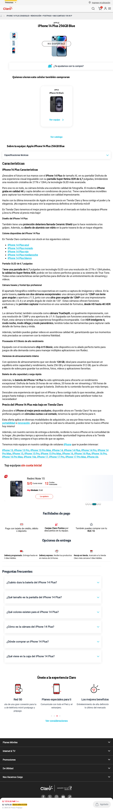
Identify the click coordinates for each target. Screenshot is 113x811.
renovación (24, 423)
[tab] (86, 504)
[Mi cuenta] (105, 8)
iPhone (67, 444)
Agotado (104, 804)
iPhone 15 (17, 453)
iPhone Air (92, 456)
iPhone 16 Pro (99, 453)
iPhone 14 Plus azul (18, 245)
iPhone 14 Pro (88, 450)
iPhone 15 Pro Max (51, 453)
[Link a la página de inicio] (1, 16)
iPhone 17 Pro (56, 456)
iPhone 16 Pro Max (12, 456)
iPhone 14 (57, 450)
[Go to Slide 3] (13, 50)
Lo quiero (44, 496)
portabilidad (8, 423)
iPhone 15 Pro (32, 453)
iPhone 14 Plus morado (20, 248)
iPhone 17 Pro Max (75, 456)
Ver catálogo (56, 137)
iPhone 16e (30, 456)
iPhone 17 (42, 456)
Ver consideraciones (56, 720)
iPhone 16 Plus (82, 453)
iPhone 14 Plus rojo (18, 251)
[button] (101, 2)
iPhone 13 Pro (21, 450)
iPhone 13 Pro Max (40, 450)
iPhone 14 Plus (72, 450)
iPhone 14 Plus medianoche (23, 254)
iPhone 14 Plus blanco (20, 258)
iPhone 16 (67, 453)
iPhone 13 (7, 450)
